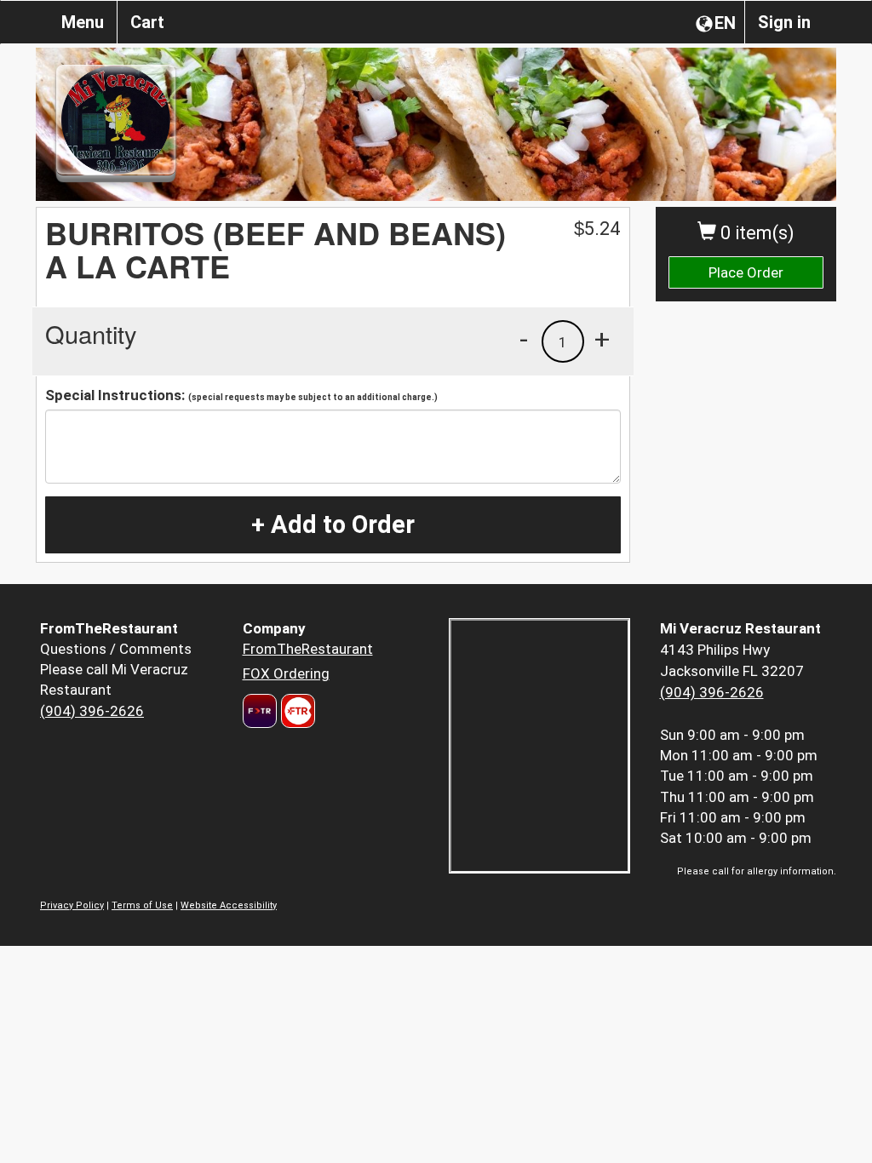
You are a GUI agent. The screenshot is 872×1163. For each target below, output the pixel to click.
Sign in (784, 22)
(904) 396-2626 (92, 710)
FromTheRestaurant (308, 648)
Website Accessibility (229, 905)
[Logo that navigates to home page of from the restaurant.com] (260, 711)
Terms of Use (142, 905)
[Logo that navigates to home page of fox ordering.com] (296, 711)
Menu (82, 22)
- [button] (523, 339)
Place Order (745, 272)
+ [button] (602, 339)
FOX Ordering (286, 673)
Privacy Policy (72, 905)
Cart (147, 22)
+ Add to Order (333, 524)
